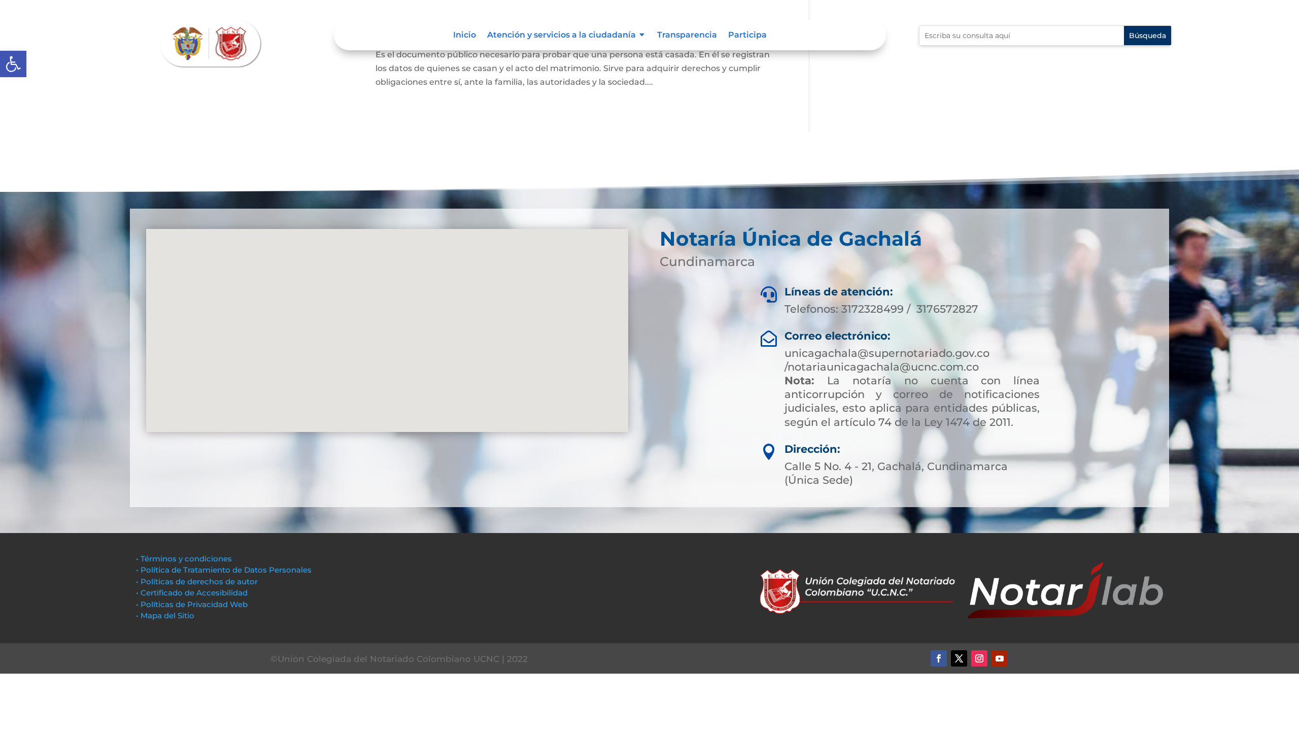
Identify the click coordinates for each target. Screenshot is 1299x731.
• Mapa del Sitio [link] (166, 615)
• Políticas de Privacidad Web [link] (192, 604)
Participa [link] (747, 35)
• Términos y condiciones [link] (184, 558)
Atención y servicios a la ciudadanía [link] (561, 35)
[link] (13, 64)
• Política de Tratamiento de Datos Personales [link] (224, 570)
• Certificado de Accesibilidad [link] (192, 592)
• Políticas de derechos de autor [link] (197, 581)
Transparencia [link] (687, 35)
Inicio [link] (464, 35)
